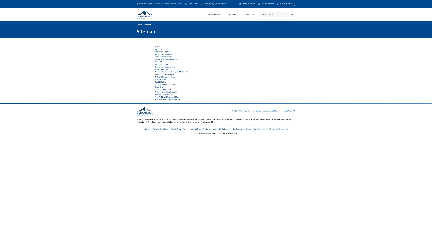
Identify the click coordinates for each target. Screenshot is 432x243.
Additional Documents (163, 57)
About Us (232, 15)
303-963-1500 (192, 4)
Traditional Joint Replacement (166, 92)
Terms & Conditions (160, 129)
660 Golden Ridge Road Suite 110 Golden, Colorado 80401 (160, 4)
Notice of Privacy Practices (165, 77)
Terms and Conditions (163, 90)
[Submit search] (292, 14)
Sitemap (147, 129)
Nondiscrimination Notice (242, 129)
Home (139, 25)
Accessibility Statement (163, 54)
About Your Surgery (162, 52)
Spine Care (159, 87)
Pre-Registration (268, 4)
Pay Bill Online (288, 4)
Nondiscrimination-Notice (164, 74)
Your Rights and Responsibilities (166, 97)
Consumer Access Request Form (167, 59)
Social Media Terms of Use (165, 85)
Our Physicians (160, 80)
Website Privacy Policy (163, 95)
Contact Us (250, 15)
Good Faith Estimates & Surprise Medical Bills (172, 72)
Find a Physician (249, 4)
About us (158, 49)
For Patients (213, 15)
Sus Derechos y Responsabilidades (167, 100)
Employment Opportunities (165, 67)
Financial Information (163, 69)
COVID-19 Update (161, 64)
